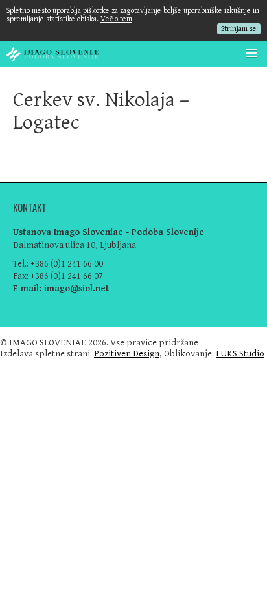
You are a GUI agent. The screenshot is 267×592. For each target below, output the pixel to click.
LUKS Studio (240, 353)
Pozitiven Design (126, 353)
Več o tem (116, 19)
